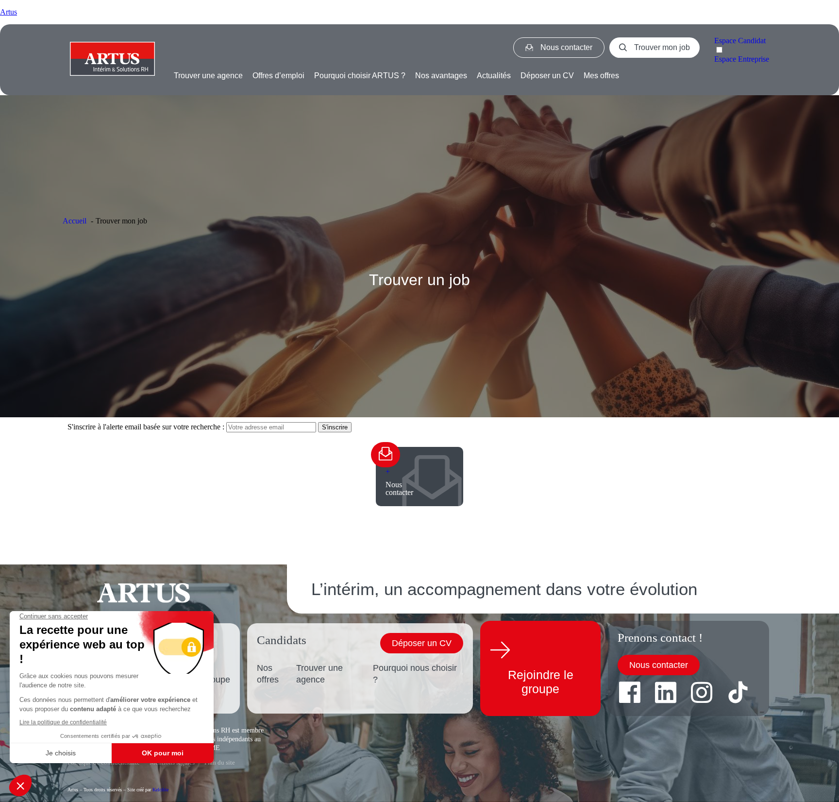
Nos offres (268, 673)
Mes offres (601, 75)
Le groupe (216, 673)
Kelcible (160, 789)
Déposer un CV (547, 75)
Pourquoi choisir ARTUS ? (359, 75)
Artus (8, 12)
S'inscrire (335, 427)
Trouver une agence (208, 75)
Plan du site (219, 762)
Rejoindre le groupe (540, 682)
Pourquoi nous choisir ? (415, 673)
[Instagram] (701, 692)
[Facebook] (630, 692)
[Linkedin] (666, 692)
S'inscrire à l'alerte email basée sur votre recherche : (146, 427)
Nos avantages (441, 75)
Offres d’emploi (278, 75)
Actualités (494, 75)
